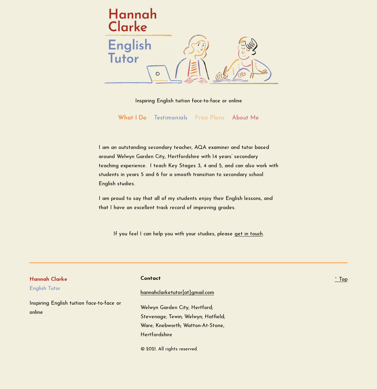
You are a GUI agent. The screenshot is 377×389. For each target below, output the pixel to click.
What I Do (132, 118)
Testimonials (170, 118)
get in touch (248, 234)
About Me (245, 118)
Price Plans (209, 118)
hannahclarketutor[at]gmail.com (177, 293)
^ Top (341, 279)
